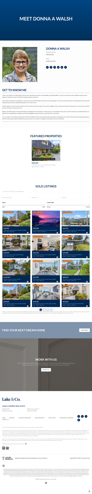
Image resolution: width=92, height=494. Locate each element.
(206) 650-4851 (50, 54)
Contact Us (5, 419)
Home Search (84, 330)
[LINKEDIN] (54, 67)
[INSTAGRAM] (47, 67)
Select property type (7, 197)
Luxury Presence (42, 458)
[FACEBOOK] (51, 67)
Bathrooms (34, 197)
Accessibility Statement (66, 417)
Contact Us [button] (46, 369)
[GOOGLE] (62, 67)
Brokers (11, 417)
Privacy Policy (85, 458)
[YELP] (65, 67)
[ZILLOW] (58, 67)
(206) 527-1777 (5, 409)
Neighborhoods (39, 417)
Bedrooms (64, 197)
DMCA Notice (52, 417)
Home (3, 417)
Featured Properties (25, 417)
